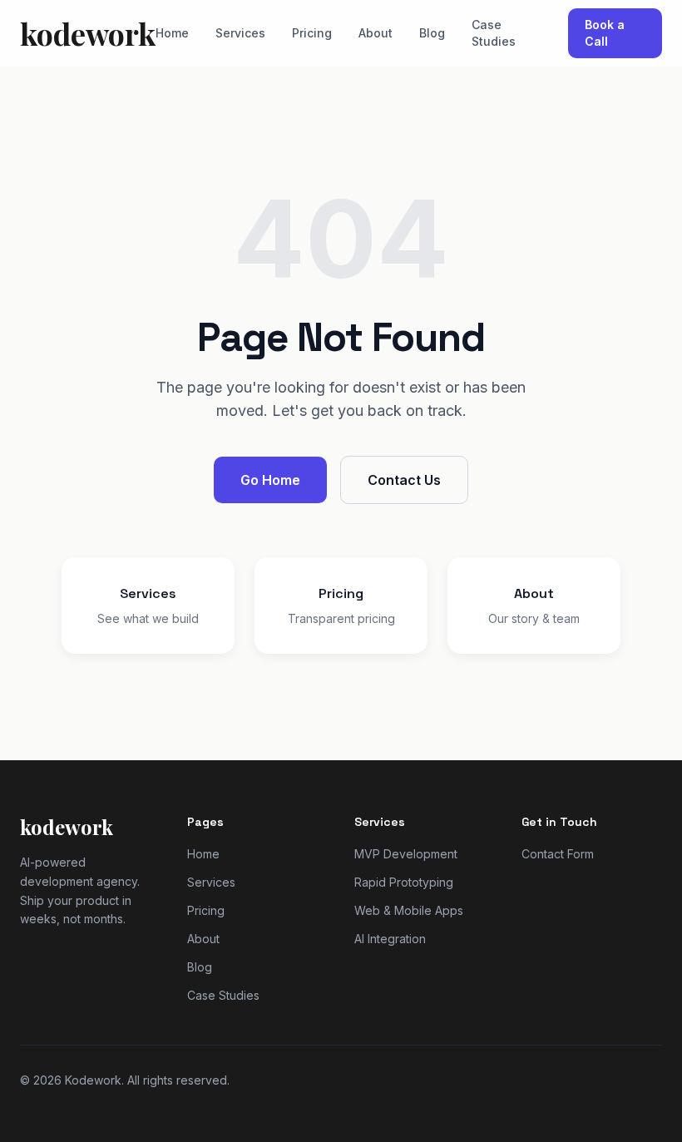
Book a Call (605, 32)
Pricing (312, 33)
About (375, 33)
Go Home (270, 480)
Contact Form (557, 854)
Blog (432, 33)
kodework (88, 33)
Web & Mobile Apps (408, 910)
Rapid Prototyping (403, 882)
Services (240, 33)
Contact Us (404, 480)
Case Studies (494, 32)
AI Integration (390, 939)
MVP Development (405, 854)
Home (172, 33)
